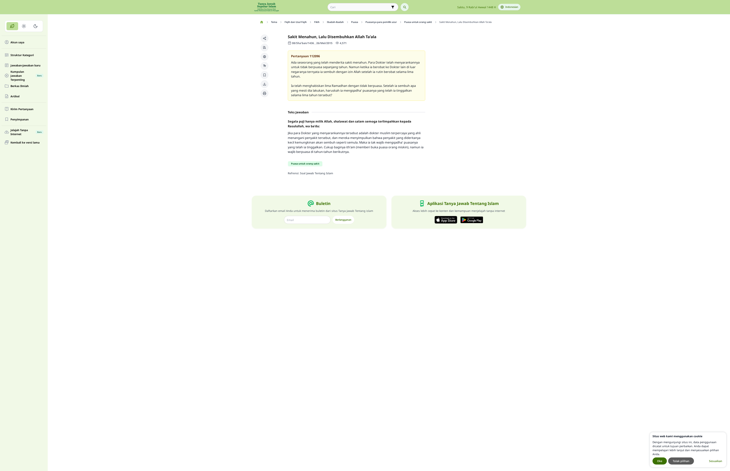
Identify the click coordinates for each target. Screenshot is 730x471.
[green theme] (12, 26)
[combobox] (360, 7)
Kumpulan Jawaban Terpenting (26, 76)
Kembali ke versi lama (25, 142)
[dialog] (688, 449)
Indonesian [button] (511, 7)
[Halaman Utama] (262, 22)
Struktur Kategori (22, 55)
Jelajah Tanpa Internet (26, 132)
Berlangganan (343, 219)
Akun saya (17, 42)
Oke (659, 461)
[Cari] (405, 7)
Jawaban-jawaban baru (25, 65)
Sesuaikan (715, 461)
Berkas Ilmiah (19, 86)
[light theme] (24, 26)
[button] (264, 38)
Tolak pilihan (681, 461)
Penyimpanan (19, 119)
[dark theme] (35, 26)
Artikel (14, 96)
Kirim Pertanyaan (21, 109)
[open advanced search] (392, 7)
